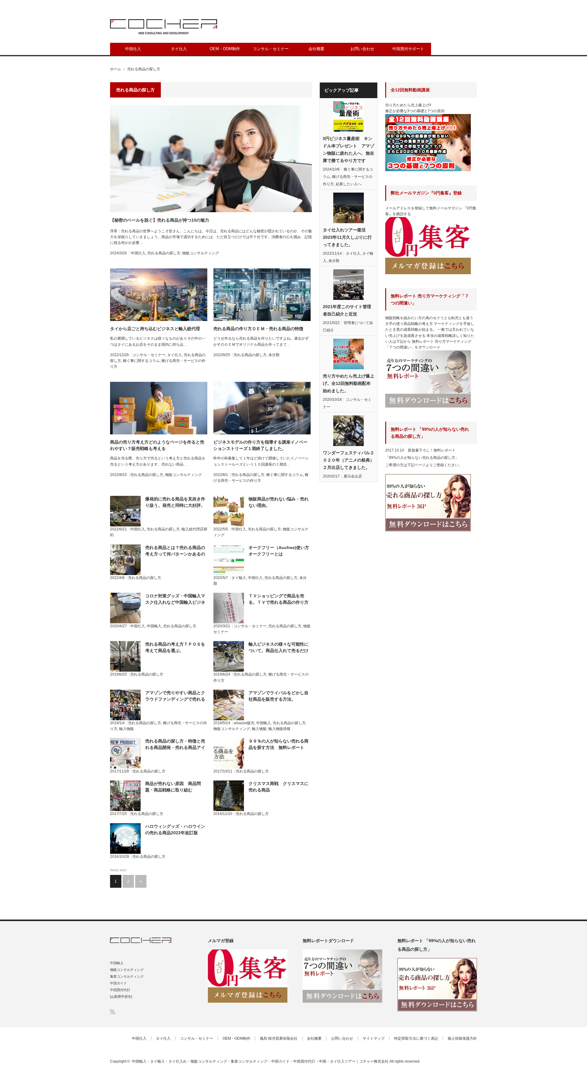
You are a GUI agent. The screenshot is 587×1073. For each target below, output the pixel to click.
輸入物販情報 (279, 729)
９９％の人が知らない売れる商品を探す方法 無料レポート (278, 744)
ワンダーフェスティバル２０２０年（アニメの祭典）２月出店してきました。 (348, 460)
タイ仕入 (179, 48)
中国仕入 (133, 48)
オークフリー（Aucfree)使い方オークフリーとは (279, 550)
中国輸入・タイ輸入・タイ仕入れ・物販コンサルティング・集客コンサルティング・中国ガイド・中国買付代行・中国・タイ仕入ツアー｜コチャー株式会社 (260, 1061)
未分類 (273, 355)
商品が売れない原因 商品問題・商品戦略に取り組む (173, 786)
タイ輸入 (238, 578)
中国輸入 (154, 626)
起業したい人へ (348, 184)
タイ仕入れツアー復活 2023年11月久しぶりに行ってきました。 (347, 237)
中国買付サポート (408, 48)
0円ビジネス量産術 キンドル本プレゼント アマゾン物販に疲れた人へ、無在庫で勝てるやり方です (348, 149)
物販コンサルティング (200, 253)
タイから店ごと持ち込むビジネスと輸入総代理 (155, 328)
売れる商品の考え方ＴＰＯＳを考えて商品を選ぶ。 (175, 647)
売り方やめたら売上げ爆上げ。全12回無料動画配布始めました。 (348, 383)
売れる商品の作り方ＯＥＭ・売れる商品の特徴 (258, 328)
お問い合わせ (362, 48)
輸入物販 (126, 729)
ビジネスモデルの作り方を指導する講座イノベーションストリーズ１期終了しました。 (260, 445)
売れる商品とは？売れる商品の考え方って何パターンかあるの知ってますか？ (175, 551)
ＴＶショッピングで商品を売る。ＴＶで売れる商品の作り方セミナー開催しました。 (278, 599)
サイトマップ (374, 1038)
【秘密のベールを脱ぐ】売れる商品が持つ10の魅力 (159, 220)
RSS (112, 1011)
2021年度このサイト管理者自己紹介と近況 (347, 310)
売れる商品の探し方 (163, 253)
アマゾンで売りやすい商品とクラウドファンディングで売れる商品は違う (175, 696)
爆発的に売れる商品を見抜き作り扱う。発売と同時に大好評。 (175, 502)
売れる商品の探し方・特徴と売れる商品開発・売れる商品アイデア (175, 745)
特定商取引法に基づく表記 (416, 1038)
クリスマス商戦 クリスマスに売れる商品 (278, 786)
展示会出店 (353, 476)
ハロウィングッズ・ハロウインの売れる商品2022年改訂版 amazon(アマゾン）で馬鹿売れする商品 (175, 830)
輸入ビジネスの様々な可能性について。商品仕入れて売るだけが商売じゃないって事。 (278, 648)
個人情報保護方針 (462, 1038)
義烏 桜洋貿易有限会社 (278, 1038)
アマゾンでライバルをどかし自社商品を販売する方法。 (278, 696)
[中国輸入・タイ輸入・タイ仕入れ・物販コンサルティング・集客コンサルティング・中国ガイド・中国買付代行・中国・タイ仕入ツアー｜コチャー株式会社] (163, 26)
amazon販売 (244, 723)
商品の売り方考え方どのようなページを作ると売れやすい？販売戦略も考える (157, 445)
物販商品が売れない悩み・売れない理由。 (278, 502)
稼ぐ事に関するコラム (141, 361)
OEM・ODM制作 (225, 48)
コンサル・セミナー (271, 48)
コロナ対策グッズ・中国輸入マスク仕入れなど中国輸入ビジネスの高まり (175, 599)
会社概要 (316, 48)
